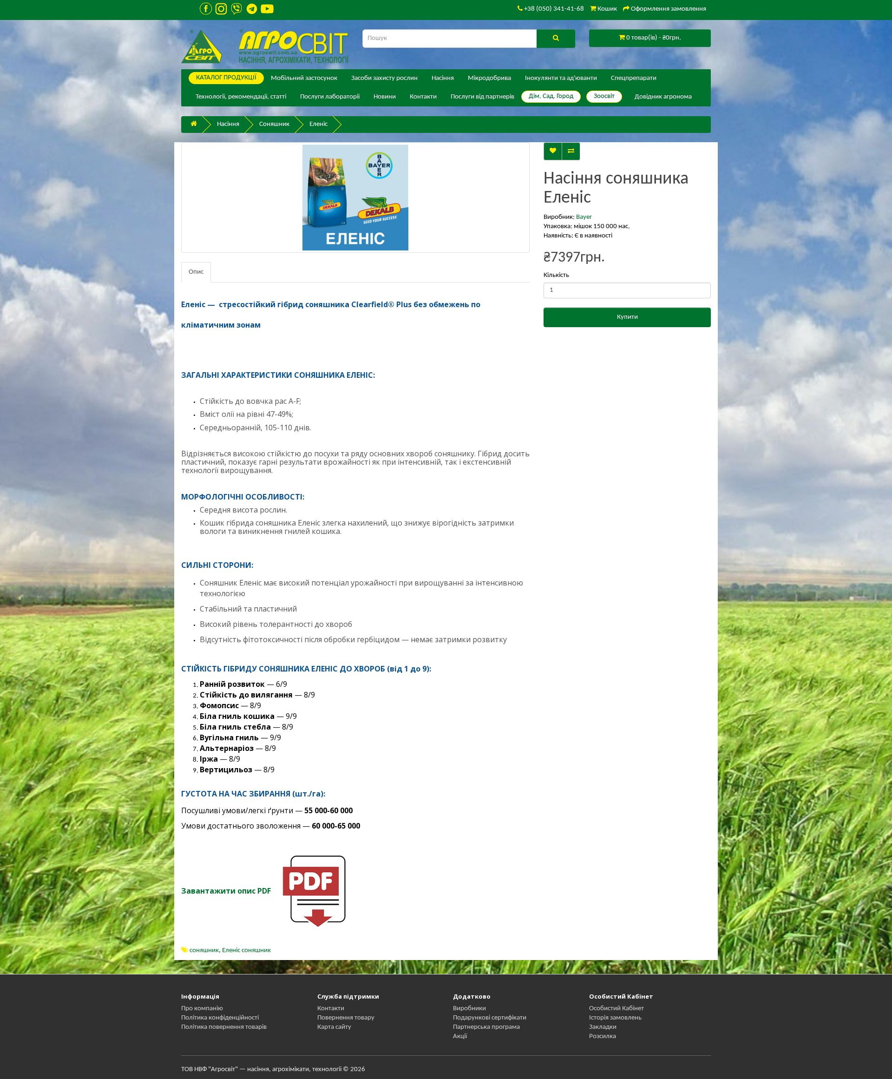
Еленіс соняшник (246, 950)
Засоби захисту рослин (384, 78)
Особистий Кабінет (616, 1008)
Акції (460, 1036)
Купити (627, 317)
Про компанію (202, 1008)
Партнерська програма (486, 1027)
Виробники (469, 1008)
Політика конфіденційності (220, 1017)
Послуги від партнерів (482, 96)
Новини (385, 96)
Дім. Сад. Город (551, 96)
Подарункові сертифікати (489, 1017)
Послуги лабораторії (330, 96)
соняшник (204, 950)
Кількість (556, 275)
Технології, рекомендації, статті (241, 96)
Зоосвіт (604, 96)
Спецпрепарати (633, 78)
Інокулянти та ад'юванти (561, 78)
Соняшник (274, 124)
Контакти (423, 96)
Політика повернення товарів (224, 1027)
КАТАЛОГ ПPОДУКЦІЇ (226, 77)
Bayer (584, 217)
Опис (196, 272)
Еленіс (318, 124)
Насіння (443, 78)
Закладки (603, 1027)
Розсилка (602, 1036)
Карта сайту (334, 1027)
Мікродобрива (489, 78)
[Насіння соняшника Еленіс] (355, 197)
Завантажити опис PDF (226, 891)
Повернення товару (345, 1017)
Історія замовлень (615, 1017)
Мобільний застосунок (304, 78)
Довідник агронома (663, 96)
